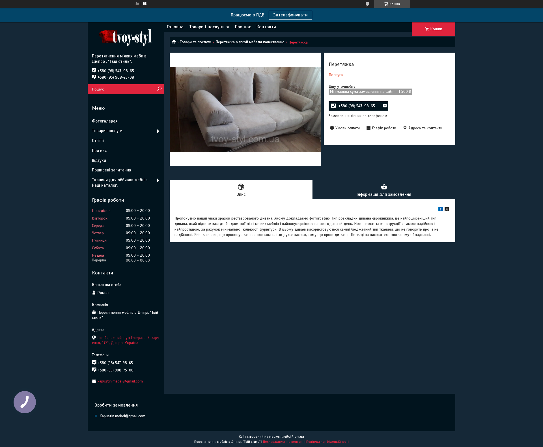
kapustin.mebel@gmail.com (120, 381)
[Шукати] (159, 89)
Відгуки (99, 160)
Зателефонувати (290, 15)
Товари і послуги (206, 27)
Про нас (243, 27)
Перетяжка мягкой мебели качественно (250, 42)
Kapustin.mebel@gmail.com (122, 416)
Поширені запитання (111, 170)
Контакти (266, 27)
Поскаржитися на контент (283, 442)
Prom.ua (298, 437)
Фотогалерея (105, 121)
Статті (98, 140)
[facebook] (440, 210)
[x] (447, 210)
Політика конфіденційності (327, 442)
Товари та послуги (195, 42)
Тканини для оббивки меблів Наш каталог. (120, 182)
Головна (175, 27)
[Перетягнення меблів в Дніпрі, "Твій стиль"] (126, 38)
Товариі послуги (107, 130)
